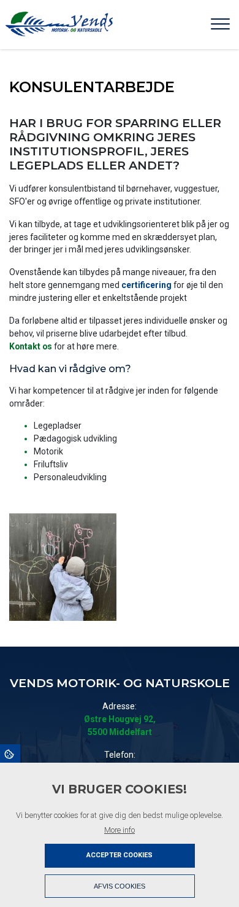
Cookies (10, 753)
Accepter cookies (119, 855)
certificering (146, 285)
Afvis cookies (119, 886)
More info (119, 830)
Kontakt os (30, 346)
